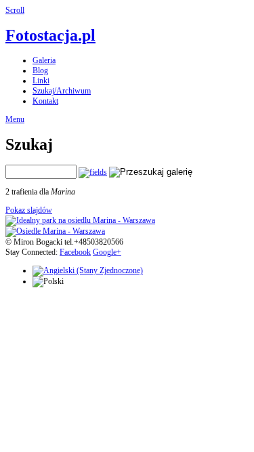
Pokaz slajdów (28, 210)
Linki (41, 80)
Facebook (75, 252)
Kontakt (45, 101)
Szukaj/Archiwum (62, 91)
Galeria (44, 60)
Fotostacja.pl (50, 35)
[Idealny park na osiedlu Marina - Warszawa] (80, 220)
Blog (40, 70)
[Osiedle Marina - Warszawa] (55, 231)
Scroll (14, 10)
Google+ (107, 252)
